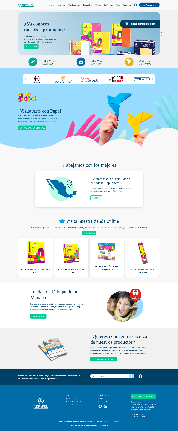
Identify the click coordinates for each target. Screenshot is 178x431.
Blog (118, 5)
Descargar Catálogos (103, 359)
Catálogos (108, 5)
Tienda (98, 5)
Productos (87, 5)
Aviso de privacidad (78, 425)
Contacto (127, 5)
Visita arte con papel (143, 396)
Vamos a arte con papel (32, 128)
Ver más (96, 198)
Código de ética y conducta (97, 425)
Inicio (51, 5)
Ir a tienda (31, 46)
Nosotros (61, 5)
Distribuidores (74, 5)
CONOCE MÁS (38, 316)
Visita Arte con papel (149, 5)
